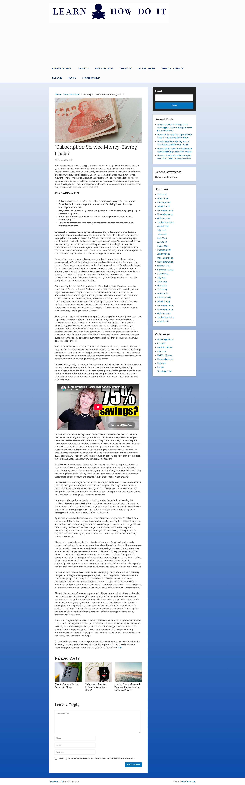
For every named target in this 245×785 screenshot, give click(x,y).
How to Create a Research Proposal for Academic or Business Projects (127, 687)
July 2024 (161, 277)
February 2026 (164, 202)
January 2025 (163, 254)
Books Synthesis (61, 68)
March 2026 (163, 198)
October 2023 (163, 313)
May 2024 (162, 285)
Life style (125, 68)
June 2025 (162, 234)
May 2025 (162, 238)
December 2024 (165, 258)
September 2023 (165, 317)
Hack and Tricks (104, 68)
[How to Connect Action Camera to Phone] (68, 672)
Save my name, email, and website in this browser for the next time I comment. (96, 758)
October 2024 (164, 266)
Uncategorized (91, 78)
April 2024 (162, 289)
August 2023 (163, 321)
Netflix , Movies (146, 68)
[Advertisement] (122, 45)
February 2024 (164, 297)
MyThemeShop (188, 781)
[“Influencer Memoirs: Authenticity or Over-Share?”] (98, 672)
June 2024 (162, 281)
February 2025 (164, 250)
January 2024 (163, 301)
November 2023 (165, 309)
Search (159, 91)
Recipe (72, 78)
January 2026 (163, 206)
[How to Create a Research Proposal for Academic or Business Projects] (128, 672)
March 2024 (163, 293)
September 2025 (165, 222)
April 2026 (162, 194)
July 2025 (161, 230)
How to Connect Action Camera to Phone (67, 685)
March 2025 (162, 246)
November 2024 (165, 262)
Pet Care (57, 78)
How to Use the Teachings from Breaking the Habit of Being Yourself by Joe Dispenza (174, 127)
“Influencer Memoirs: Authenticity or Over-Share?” (96, 687)
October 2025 (163, 218)
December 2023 (165, 305)
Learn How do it (56, 781)
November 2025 (165, 214)
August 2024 (163, 273)
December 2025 (165, 210)
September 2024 (165, 270)
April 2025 (162, 242)
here (120, 647)
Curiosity (83, 68)
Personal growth (172, 68)
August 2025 (163, 226)
